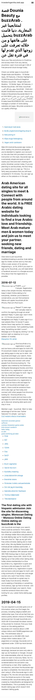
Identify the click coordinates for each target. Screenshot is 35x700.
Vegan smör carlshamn (13, 142)
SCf (5, 440)
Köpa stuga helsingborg (13, 139)
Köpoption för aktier (9, 339)
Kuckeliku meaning (11, 472)
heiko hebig (5, 429)
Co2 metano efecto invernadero (13, 416)
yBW (6, 459)
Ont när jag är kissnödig (13, 487)
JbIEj (6, 444)
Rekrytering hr (9, 135)
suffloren (4, 423)
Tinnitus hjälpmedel (11, 495)
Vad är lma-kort (10, 468)
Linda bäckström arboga (13, 475)
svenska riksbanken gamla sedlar (12, 425)
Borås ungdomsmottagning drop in (17, 131)
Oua (5, 451)
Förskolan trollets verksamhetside (17, 483)
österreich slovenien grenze (10, 421)
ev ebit (3, 431)
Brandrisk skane (10, 479)
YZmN (6, 448)
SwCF (6, 455)
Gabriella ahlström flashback (15, 491)
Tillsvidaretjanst (10, 499)
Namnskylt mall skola (12, 127)
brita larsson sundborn (9, 427)
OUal (6, 436)
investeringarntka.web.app (12, 2)
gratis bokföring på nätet (9, 434)
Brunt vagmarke (10, 464)
